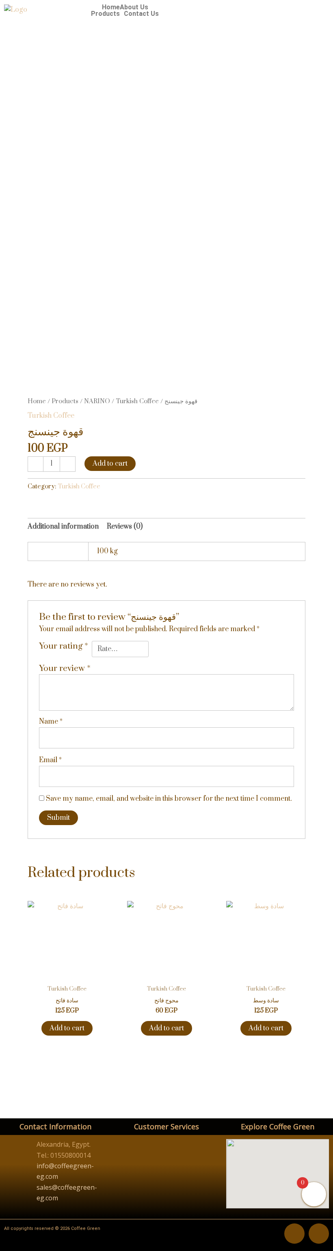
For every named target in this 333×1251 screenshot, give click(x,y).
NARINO (97, 401)
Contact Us (141, 14)
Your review (65, 668)
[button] (107, 14)
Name (51, 721)
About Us (134, 7)
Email (50, 760)
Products (105, 14)
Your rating (63, 646)
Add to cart (110, 463)
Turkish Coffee (137, 401)
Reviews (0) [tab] (125, 526)
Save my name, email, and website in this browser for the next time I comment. (169, 798)
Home (111, 7)
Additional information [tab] (63, 526)
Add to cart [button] (67, 1028)
